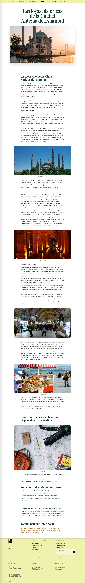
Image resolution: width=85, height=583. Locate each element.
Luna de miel (34, 564)
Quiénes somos (35, 543)
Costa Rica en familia (58, 569)
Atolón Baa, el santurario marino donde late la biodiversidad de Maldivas (39, 528)
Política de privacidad (60, 545)
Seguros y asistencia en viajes (38, 545)
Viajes (13, 1)
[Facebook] (9, 548)
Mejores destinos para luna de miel (37, 568)
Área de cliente (52, 1)
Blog (60, 1)
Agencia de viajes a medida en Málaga (14, 576)
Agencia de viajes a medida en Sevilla (14, 574)
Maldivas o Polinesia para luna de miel (61, 566)
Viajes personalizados (11, 566)
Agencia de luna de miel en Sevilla (13, 573)
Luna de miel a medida (35, 566)
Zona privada (35, 549)
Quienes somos (21, 1)
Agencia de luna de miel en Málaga (14, 575)
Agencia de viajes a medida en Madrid (14, 578)
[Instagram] (12, 548)
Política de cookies (59, 547)
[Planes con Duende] (42, 2)
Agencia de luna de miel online (36, 569)
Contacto (66, 1)
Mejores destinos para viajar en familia (14, 568)
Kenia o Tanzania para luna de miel (60, 564)
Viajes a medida (11, 564)
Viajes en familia (11, 567)
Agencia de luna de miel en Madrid (14, 577)
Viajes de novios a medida (36, 567)
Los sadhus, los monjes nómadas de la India (47, 530)
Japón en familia (57, 568)
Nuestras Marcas (32, 1)
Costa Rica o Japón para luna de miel (61, 567)
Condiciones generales (60, 543)
